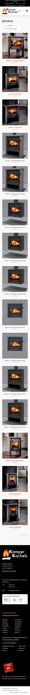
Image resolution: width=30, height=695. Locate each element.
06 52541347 (12, 587)
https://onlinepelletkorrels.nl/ (18, 678)
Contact (24, 3)
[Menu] (23, 10)
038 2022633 (12, 585)
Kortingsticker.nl (17, 690)
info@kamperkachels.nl (15, 590)
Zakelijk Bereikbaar (23, 692)
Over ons (18, 3)
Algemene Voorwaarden (9, 571)
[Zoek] (18, 10)
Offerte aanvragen (9, 3)
